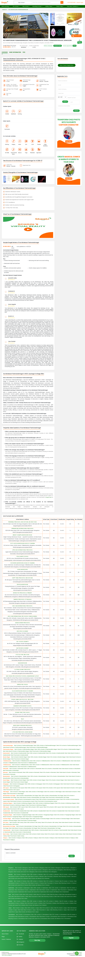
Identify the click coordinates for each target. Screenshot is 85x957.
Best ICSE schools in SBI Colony (50, 822)
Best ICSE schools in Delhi (43, 894)
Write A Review (48, 45)
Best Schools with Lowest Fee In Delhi (67, 896)
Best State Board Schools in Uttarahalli (69, 768)
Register (71, 937)
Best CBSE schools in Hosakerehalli (36, 810)
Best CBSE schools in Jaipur (32, 907)
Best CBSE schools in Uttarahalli (32, 768)
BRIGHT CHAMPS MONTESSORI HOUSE (22, 535)
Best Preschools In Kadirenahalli (19, 755)
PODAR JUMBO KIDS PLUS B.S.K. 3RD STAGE (22, 699)
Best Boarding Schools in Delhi (49, 896)
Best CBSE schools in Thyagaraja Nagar (43, 814)
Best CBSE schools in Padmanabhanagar (45, 745)
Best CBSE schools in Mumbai (35, 874)
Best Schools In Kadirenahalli (18, 753)
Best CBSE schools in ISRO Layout (34, 807)
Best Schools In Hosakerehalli (18, 810)
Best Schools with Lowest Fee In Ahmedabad (36, 918)
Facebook (21, 933)
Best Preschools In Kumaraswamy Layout (46, 801)
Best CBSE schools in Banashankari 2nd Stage (51, 795)
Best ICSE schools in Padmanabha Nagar (69, 749)
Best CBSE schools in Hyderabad (39, 887)
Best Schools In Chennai (20, 881)
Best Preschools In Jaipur (43, 909)
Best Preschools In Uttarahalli (11, 770)
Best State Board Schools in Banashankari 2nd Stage (31, 797)
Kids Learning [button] (5, 6)
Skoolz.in (4, 9)
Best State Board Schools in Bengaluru (38, 869)
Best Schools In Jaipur (18, 907)
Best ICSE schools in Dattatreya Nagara (65, 803)
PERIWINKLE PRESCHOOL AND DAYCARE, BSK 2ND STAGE (22, 522)
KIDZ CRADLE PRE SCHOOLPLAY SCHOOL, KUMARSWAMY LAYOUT (22, 676)
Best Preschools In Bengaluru (56, 869)
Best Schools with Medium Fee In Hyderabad (58, 891)
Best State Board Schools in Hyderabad (47, 889)
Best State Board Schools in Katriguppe (71, 784)
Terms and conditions (7, 955)
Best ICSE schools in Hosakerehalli (55, 810)
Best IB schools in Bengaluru (69, 867)
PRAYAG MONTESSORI (22, 584)
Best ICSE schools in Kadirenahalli (55, 753)
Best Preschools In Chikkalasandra (27, 766)
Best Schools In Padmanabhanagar (23, 745)
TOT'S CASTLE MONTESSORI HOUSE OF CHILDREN (22, 543)
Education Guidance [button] (72, 6)
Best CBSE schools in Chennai (35, 881)
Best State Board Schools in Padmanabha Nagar (16, 751)
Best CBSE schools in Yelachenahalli (38, 830)
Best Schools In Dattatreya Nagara (23, 803)
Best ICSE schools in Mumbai (51, 874)
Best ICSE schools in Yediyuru (46, 837)
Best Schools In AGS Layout (17, 787)
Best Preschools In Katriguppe (12, 785)
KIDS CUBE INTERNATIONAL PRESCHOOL (22, 605)
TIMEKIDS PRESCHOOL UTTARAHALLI (22, 599)
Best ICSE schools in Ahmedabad (58, 914)
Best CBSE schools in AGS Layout (33, 787)
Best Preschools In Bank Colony (16, 835)
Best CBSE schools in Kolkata (34, 901)
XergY (80, 952)
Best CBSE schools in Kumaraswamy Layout (47, 799)
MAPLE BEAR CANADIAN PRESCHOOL (22, 725)
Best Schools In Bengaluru (21, 867)
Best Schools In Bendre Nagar (19, 757)
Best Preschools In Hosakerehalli (19, 812)
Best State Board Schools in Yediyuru (65, 837)
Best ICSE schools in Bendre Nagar (56, 757)
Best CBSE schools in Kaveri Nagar (36, 780)
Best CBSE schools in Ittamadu (31, 772)
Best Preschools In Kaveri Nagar (19, 782)
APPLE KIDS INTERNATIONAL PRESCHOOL (22, 550)
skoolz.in (7, 952)
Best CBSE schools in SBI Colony (32, 822)
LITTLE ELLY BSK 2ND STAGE (22, 654)
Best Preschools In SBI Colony (10, 824)
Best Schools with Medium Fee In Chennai (39, 885)
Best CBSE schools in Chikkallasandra (40, 760)
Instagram (21, 942)
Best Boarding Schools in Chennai (67, 883)
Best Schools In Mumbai (20, 874)
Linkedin (21, 939)
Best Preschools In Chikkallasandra (27, 762)
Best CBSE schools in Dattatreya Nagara (43, 803)
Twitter (20, 936)
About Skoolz (5, 933)
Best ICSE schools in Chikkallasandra (60, 760)
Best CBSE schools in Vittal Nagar (35, 791)
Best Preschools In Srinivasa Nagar (27, 820)
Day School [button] (26, 6)
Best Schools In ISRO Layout (17, 807)
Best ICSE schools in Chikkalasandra (59, 764)
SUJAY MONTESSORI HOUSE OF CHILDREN (22, 691)
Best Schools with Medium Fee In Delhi (17, 898)
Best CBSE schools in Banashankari (37, 776)
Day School (21, 2)
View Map (37, 940)
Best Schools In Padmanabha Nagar (24, 749)
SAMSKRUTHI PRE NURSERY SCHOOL (22, 706)
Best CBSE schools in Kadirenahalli (36, 753)
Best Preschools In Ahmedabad (66, 916)
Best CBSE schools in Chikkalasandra (39, 764)
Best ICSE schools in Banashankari (56, 776)
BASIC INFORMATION (15, 52)
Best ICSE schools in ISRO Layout (52, 807)
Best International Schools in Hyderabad (25, 889)
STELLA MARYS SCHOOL (22, 556)
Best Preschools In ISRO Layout (16, 809)
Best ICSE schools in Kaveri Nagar (55, 780)
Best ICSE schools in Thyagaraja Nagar (64, 814)
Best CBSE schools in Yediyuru (30, 837)
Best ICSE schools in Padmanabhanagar (67, 745)
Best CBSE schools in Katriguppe (33, 784)
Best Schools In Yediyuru (15, 837)
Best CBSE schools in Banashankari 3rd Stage (50, 826)
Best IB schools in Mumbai (66, 874)
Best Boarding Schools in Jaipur (59, 909)
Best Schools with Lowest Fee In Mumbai (18, 878)
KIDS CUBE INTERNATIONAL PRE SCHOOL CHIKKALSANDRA (22, 616)
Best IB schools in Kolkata (66, 901)
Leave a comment (10, 852)
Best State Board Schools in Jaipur (27, 909)
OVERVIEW (5, 52)
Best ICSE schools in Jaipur (47, 907)
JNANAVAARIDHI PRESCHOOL (22, 622)
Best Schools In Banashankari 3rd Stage (26, 826)
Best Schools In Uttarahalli (16, 768)
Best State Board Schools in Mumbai (35, 876)
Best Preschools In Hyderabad (65, 889)
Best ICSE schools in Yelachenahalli (58, 830)
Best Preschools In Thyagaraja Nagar (33, 816)
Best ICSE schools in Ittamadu (48, 772)
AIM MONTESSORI (22, 663)
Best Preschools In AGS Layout (12, 789)
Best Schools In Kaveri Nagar (18, 780)
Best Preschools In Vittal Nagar (15, 793)
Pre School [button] (16, 6)
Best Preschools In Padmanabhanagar (37, 747)
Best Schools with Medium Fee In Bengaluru (46, 871)
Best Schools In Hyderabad (23, 887)
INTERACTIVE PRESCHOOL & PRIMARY (22, 592)
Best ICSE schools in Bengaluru (53, 867)
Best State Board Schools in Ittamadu (67, 772)
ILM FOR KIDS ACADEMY (22, 648)
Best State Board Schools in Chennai (35, 883)
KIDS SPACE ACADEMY (22, 631)
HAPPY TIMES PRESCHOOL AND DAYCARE (22, 577)
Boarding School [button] (37, 6)
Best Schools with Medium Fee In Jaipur (29, 911)
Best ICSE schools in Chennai (51, 881)
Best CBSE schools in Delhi (29, 894)
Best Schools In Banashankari (19, 776)
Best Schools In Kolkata (20, 901)
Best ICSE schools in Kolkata (51, 901)
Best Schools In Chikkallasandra (21, 760)
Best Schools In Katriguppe (17, 784)
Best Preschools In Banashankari (20, 778)
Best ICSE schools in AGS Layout (51, 787)
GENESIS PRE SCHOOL (22, 684)
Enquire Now (57, 45)
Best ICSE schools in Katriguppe (51, 784)
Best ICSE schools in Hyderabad (57, 887)
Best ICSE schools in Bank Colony (53, 834)
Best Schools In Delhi (17, 894)
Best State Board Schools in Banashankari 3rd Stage (23, 828)
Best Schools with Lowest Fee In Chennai (18, 885)
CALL (74, 45)
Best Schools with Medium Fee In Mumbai (39, 878)
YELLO (22, 719)
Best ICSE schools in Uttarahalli (50, 768)
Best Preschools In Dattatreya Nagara (37, 805)
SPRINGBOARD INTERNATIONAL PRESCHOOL (22, 528)
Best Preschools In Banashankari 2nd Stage (57, 797)
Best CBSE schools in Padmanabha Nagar (46, 749)
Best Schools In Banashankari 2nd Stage (27, 795)
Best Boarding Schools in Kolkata (65, 903)
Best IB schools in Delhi (56, 894)
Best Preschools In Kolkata (49, 903)
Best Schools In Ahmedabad (23, 914)
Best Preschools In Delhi (35, 896)
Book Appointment (68, 45)
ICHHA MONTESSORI (22, 569)
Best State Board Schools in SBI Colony (69, 822)
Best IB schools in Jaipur (61, 907)
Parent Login (80, 2)
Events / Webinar (6, 939)
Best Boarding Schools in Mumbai (67, 876)
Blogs (3, 936)
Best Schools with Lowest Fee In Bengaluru (24, 871)
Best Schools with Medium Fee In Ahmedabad (59, 918)
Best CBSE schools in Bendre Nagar (37, 757)
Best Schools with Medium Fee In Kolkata (36, 905)
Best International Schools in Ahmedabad (26, 916)
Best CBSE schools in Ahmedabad (40, 914)
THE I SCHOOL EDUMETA (22, 641)
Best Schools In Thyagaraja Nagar (22, 814)
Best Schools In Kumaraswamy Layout (25, 799)
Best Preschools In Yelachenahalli (22, 832)
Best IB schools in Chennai (66, 881)
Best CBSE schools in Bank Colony (35, 834)
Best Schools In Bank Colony (18, 834)
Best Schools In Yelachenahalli (20, 830)
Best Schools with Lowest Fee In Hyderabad (35, 891)
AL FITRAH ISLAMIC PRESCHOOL (22, 669)
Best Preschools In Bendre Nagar (20, 759)
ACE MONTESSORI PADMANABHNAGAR (18, 9)
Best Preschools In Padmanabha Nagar (40, 751)
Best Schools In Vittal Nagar (17, 791)
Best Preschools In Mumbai (51, 876)
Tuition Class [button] (59, 6)
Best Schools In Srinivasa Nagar (20, 818)
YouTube (21, 944)
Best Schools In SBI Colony (16, 822)
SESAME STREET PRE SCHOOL (22, 712)
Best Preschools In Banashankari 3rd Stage (49, 828)
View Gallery (77, 35)
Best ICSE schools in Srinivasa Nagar (60, 818)
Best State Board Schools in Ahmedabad (47, 916)
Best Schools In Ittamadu (15, 772)
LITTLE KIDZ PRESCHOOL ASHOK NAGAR (22, 732)
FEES (24, 52)
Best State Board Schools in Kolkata (34, 903)
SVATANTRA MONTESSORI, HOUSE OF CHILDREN (22, 563)
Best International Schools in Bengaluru (18, 869)
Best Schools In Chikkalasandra (20, 764)
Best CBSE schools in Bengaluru (37, 867)
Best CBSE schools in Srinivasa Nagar (40, 818)
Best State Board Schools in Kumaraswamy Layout (21, 801)
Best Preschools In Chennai (51, 883)
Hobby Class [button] (48, 6)
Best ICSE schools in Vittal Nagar (53, 791)
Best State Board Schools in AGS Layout (71, 787)
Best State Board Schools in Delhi (20, 896)
